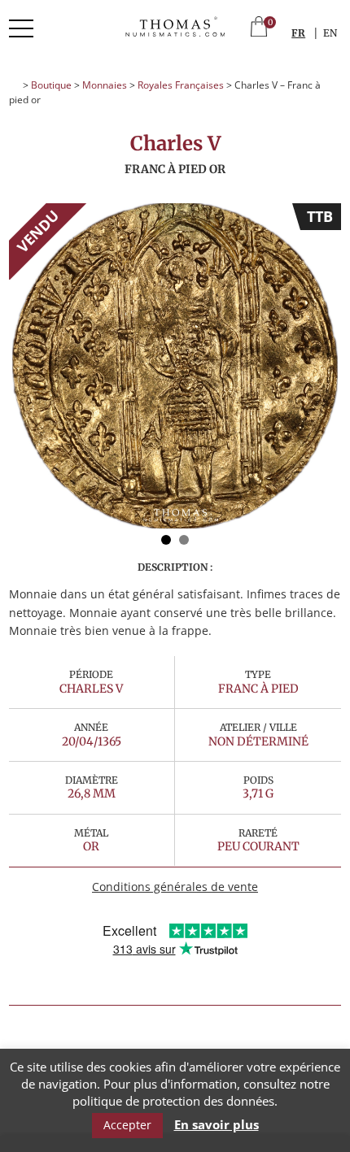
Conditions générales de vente (175, 886)
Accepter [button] (127, 1124)
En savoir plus (216, 1124)
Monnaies (104, 85)
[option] (175, 365)
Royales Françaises (181, 85)
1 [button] (166, 540)
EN (330, 33)
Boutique (51, 85)
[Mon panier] (259, 28)
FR (298, 33)
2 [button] (184, 540)
